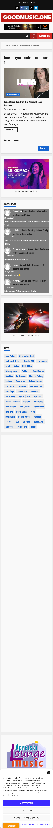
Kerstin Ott (10, 386)
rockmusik (10, 416)
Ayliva (16, 366)
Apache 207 (29, 361)
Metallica (37, 396)
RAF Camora (25, 406)
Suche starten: (11, 140)
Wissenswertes (13, 95)
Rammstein (39, 406)
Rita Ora (9, 411)
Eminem (8, 381)
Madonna (34, 391)
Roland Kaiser (24, 416)
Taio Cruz (9, 426)
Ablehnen (26, 810)
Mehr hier (12, 130)
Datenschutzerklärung (25, 824)
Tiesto (33, 426)
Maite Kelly (10, 396)
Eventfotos (44, 35)
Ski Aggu (26, 421)
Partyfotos (38, 401)
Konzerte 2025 (36, 386)
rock (33, 411)
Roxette (37, 416)
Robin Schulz (21, 411)
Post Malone (10, 406)
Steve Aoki (38, 421)
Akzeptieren (26, 803)
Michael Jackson (12, 401)
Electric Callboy (36, 376)
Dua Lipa (9, 376)
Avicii (7, 366)
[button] (49, 772)
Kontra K (22, 386)
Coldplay (25, 371)
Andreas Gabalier (12, 361)
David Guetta (38, 371)
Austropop (42, 361)
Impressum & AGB (43, 824)
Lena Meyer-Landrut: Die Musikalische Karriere (26, 83)
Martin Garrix (24, 396)
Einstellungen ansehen (26, 818)
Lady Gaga (9, 391)
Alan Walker (10, 356)
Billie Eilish (27, 366)
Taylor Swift (22, 426)
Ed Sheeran (21, 376)
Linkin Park (22, 391)
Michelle (26, 401)
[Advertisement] (26, 548)
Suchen (43, 148)
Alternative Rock (26, 356)
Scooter (8, 421)
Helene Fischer (35, 381)
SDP (17, 421)
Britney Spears (11, 371)
